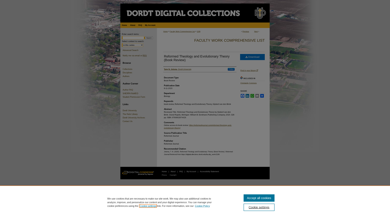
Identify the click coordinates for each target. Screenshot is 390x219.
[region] (195, 202)
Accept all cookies (259, 198)
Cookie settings (148, 206)
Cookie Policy (202, 206)
